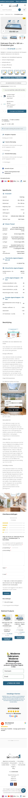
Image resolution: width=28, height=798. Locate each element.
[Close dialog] (2, 385)
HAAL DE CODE (13, 410)
